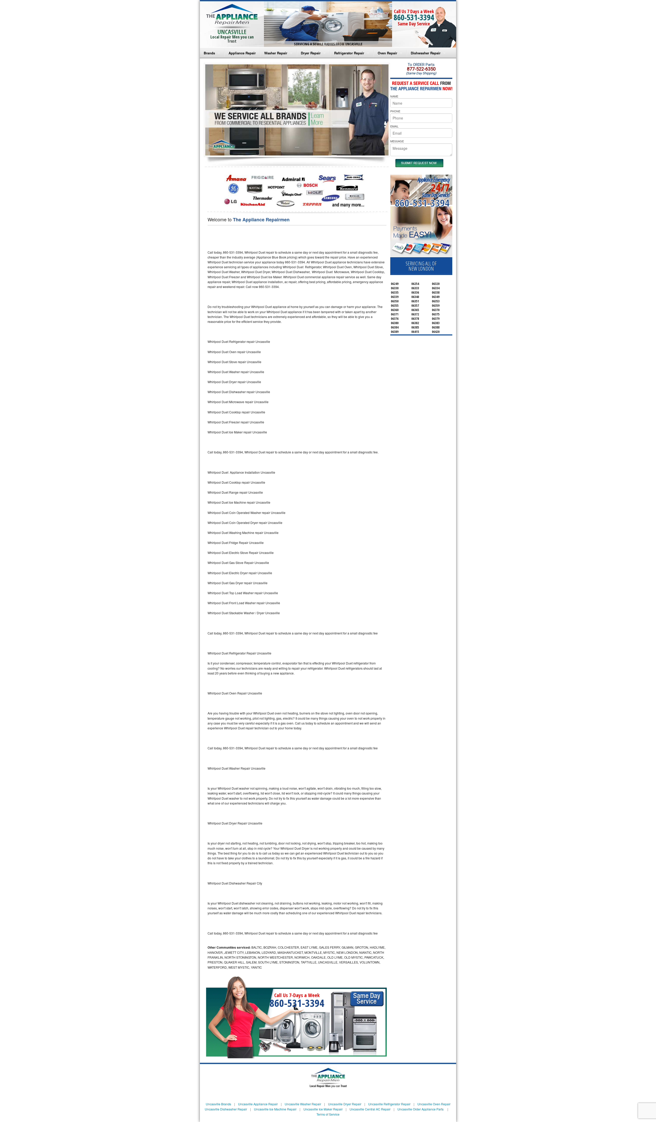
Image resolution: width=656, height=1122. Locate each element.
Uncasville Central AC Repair (370, 1109)
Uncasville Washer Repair (303, 1104)
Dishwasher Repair (425, 53)
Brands (209, 53)
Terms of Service (328, 1114)
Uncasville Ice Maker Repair (323, 1109)
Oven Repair (387, 53)
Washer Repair (275, 53)
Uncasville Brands (218, 1104)
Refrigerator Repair (349, 53)
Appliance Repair (242, 53)
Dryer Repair (311, 53)
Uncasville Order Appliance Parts (420, 1109)
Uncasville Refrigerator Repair (389, 1104)
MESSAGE (397, 141)
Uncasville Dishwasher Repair (226, 1109)
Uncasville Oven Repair (433, 1104)
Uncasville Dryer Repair (344, 1104)
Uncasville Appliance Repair (258, 1104)
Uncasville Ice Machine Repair (275, 1109)
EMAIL (394, 126)
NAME (394, 96)
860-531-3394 (414, 17)
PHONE (395, 111)
